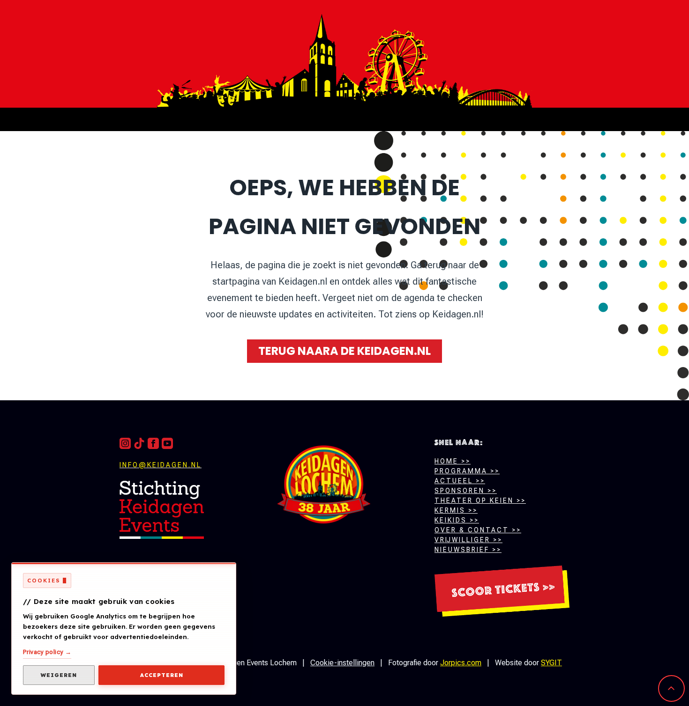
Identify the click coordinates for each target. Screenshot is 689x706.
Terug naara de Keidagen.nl (344, 351)
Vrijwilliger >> (468, 540)
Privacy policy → (47, 651)
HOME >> (452, 461)
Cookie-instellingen (342, 662)
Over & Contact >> (477, 530)
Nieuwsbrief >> (468, 549)
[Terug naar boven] (162, 510)
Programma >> (467, 471)
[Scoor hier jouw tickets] (501, 591)
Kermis (449, 510)
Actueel (453, 481)
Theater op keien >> (480, 500)
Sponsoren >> (465, 490)
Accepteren (161, 675)
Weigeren (59, 675)
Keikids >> (456, 520)
